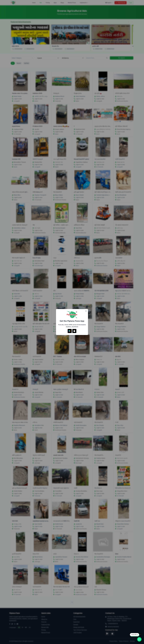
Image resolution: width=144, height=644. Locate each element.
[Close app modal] (86, 311)
